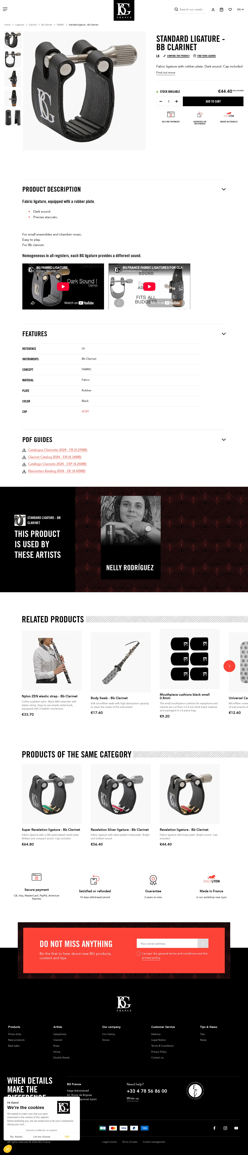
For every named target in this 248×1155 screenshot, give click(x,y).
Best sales (13, 1046)
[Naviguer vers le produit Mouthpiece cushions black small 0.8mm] (189, 659)
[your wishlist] (230, 9)
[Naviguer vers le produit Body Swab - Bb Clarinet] (120, 662)
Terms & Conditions (162, 1046)
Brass (56, 1046)
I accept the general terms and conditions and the (175, 956)
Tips (202, 1034)
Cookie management (154, 1142)
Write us (133, 1098)
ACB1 (85, 411)
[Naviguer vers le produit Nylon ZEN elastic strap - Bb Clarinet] (51, 661)
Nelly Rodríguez (130, 567)
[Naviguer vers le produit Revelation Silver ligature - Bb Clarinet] (120, 794)
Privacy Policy (158, 1052)
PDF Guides (37, 439)
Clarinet (57, 1040)
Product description (51, 189)
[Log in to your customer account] (213, 10)
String (56, 1052)
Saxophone (59, 1034)
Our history (108, 1034)
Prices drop (14, 1034)
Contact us (157, 1057)
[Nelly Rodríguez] (131, 521)
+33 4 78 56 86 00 (147, 1091)
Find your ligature (206, 55)
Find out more (165, 73)
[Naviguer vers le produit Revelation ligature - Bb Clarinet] (189, 794)
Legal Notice (158, 1040)
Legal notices (110, 1142)
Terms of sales (129, 1142)
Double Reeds (61, 1057)
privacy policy (151, 958)
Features (34, 334)
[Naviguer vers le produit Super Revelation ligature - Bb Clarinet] (51, 794)
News (203, 1040)
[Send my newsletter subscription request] (203, 943)
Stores (105, 1040)
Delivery (155, 1034)
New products (16, 1040)
